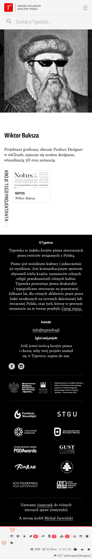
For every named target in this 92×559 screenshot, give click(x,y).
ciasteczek (45, 505)
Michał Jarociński (58, 518)
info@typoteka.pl (46, 329)
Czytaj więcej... (72, 308)
